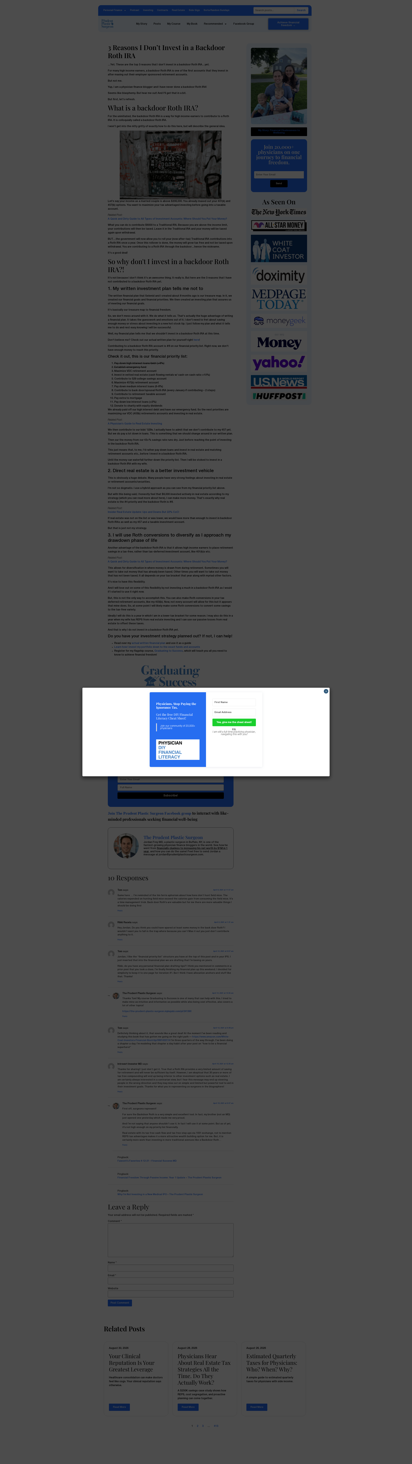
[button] (178, 750)
